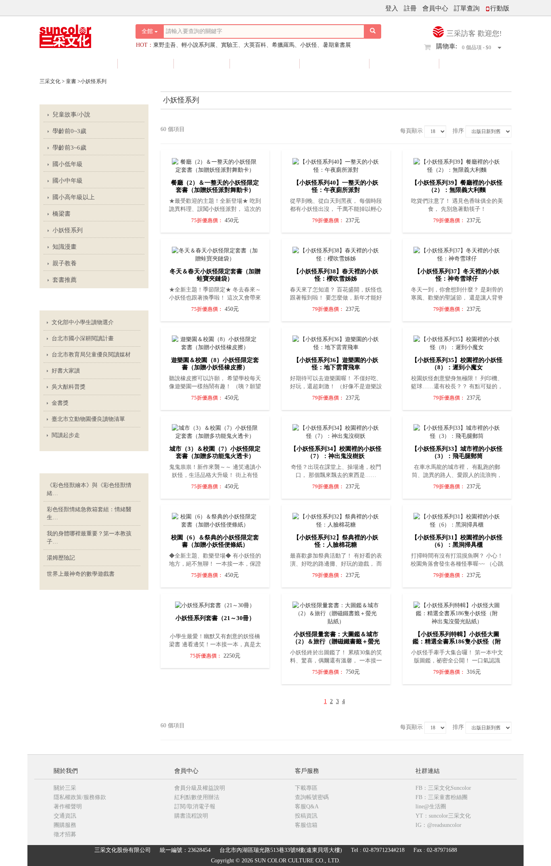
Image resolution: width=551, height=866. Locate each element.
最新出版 (83, 63)
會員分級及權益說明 (199, 788)
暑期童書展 (337, 45)
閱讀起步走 (66, 435)
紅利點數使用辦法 (196, 797)
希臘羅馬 (283, 45)
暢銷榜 (471, 63)
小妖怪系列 (67, 230)
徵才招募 (65, 834)
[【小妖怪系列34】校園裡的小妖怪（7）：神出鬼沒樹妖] (335, 430)
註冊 (410, 8)
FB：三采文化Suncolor (443, 788)
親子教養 (64, 263)
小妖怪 (308, 45)
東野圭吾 (164, 45)
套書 (202, 63)
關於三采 (65, 788)
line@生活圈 (430, 807)
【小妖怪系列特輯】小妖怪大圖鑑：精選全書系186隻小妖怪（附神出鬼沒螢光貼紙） (457, 641)
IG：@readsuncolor (438, 825)
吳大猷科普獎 (69, 387)
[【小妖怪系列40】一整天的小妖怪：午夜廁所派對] (335, 164)
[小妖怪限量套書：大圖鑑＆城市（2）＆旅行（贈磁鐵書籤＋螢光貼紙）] (335, 611)
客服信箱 (306, 825)
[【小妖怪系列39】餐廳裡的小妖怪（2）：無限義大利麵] (456, 164)
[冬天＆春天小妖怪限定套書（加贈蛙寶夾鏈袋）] (215, 253)
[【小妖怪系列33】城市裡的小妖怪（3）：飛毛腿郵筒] (456, 430)
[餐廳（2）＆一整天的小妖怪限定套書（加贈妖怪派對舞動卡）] (215, 164)
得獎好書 (335, 63)
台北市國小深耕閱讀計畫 (83, 338)
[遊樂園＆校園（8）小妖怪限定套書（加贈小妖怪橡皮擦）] (215, 341)
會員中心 (435, 8)
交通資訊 (65, 816)
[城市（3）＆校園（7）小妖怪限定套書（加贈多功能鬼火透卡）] (215, 430)
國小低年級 (67, 164)
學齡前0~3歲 (69, 131)
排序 (458, 131)
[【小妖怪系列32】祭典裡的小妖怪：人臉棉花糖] (335, 519)
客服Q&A (307, 807)
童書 (146, 63)
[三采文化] (79, 34)
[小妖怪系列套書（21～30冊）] (215, 603)
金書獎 (60, 403)
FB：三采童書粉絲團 (441, 797)
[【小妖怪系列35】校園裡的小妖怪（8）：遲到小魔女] (456, 341)
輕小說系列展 (198, 45)
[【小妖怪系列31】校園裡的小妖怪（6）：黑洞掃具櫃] (456, 519)
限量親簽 (265, 63)
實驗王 (229, 45)
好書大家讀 (66, 371)
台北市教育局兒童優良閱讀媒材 (91, 355)
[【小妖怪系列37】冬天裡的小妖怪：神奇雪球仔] (456, 253)
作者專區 (405, 63)
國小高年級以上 (73, 197)
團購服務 (65, 825)
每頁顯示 (411, 131)
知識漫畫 (64, 247)
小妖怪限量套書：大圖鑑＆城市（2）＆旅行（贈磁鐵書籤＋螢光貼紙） (336, 641)
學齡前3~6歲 (69, 147)
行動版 (499, 8)
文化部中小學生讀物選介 (83, 322)
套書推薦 (64, 280)
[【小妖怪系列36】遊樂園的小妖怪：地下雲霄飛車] (335, 341)
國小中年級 (67, 180)
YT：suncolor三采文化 (443, 816)
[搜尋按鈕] (372, 31)
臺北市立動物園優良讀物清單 (88, 419)
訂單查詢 (467, 8)
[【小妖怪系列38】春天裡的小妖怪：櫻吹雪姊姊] (335, 253)
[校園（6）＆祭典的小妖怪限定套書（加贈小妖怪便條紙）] (215, 519)
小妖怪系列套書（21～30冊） (215, 618)
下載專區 (306, 788)
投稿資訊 (306, 816)
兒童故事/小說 (71, 114)
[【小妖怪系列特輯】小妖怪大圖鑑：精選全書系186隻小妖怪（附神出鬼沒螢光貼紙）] (456, 611)
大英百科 (255, 45)
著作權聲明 (68, 807)
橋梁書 (61, 213)
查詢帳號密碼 (312, 797)
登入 (391, 8)
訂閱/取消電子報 (194, 807)
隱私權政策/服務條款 (80, 797)
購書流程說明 (191, 816)
